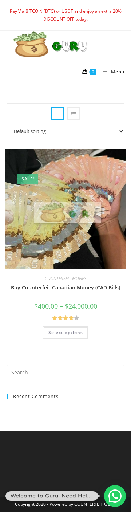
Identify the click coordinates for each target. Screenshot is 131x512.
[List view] (73, 113)
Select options (65, 332)
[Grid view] (57, 113)
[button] (115, 496)
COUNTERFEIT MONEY (65, 278)
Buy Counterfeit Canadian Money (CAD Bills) (65, 287)
